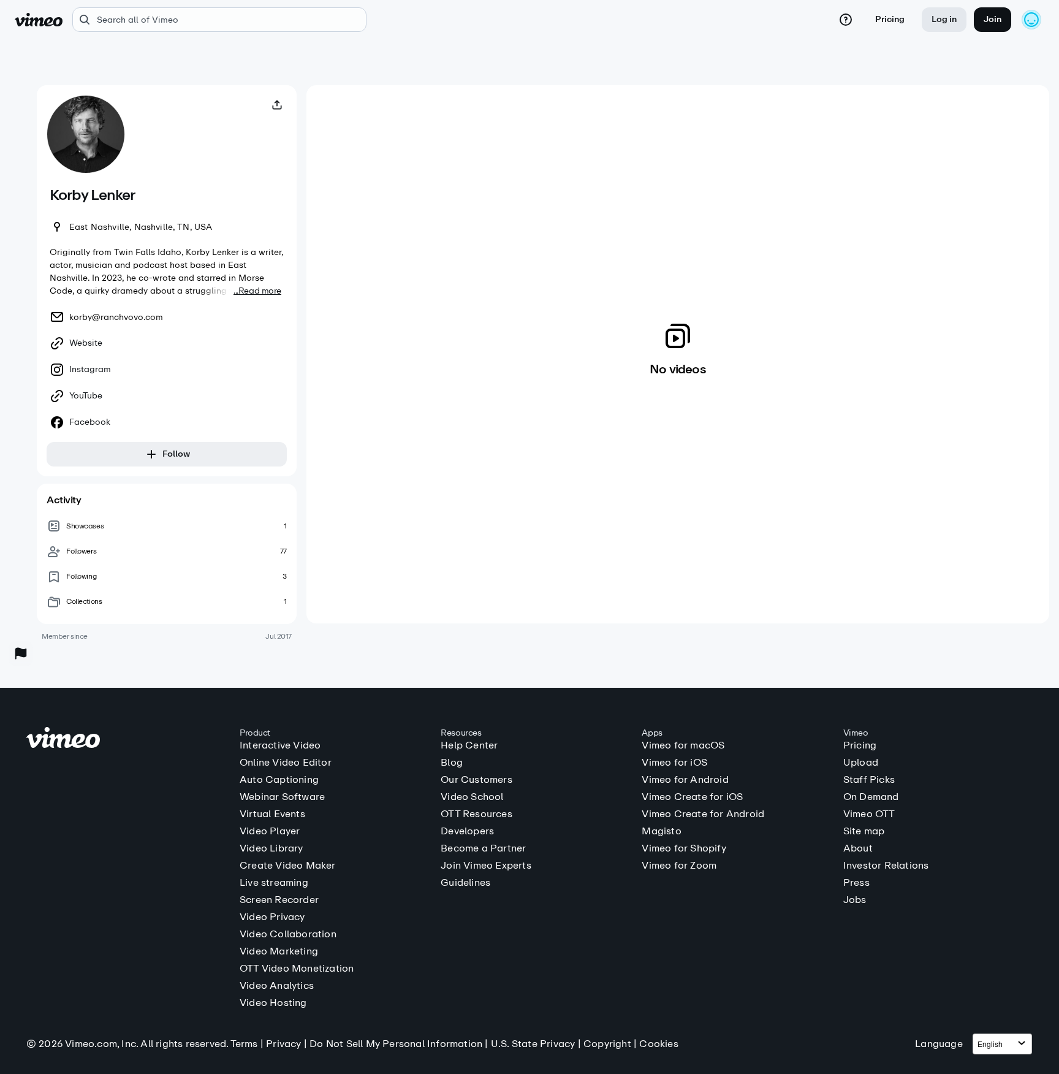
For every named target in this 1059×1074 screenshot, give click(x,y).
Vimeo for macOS (683, 745)
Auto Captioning (279, 780)
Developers (467, 831)
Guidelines (465, 883)
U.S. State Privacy (533, 1043)
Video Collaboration (288, 934)
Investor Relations (886, 865)
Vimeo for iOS (674, 762)
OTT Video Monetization (297, 968)
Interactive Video (280, 745)
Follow (176, 454)
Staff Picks (869, 780)
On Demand (871, 797)
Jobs (855, 900)
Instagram (90, 370)
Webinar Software (282, 797)
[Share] (277, 105)
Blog (452, 762)
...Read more (257, 290)
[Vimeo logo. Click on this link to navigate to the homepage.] (126, 739)
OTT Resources (476, 814)
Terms (244, 1043)
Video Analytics (277, 986)
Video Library (271, 848)
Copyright (607, 1043)
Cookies (658, 1043)
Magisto (661, 831)
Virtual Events (272, 814)
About (858, 848)
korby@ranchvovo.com (116, 317)
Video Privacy (272, 917)
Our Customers (476, 780)
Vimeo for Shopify (684, 848)
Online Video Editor (286, 762)
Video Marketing (279, 951)
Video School (472, 797)
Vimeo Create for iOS (692, 797)
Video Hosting (273, 1003)
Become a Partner (483, 848)
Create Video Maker (288, 865)
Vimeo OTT (869, 814)
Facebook (89, 422)
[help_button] (845, 19)
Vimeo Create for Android (703, 814)
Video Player (270, 831)
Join (992, 19)
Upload (860, 762)
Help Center (469, 745)
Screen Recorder (279, 900)
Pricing (890, 19)
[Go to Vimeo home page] (39, 19)
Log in (944, 19)
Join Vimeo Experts (486, 865)
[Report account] (21, 653)
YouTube (85, 396)
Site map (864, 831)
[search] (219, 19)
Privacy (283, 1043)
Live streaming (274, 883)
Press (856, 883)
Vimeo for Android (685, 780)
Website (85, 343)
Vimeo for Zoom (679, 865)
